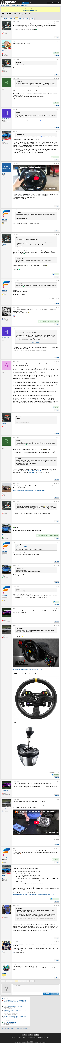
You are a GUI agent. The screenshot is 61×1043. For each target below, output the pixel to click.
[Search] (58, 3)
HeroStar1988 (19, 134)
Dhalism (18, 81)
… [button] (8, 18)
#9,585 (57, 437)
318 (11, 18)
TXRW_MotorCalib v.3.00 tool (35, 470)
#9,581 (57, 307)
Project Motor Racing (7, 1008)
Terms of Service (32, 1037)
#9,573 (57, 59)
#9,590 (57, 565)
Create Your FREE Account (30, 10)
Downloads (33, 2)
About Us (19, 1037)
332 (28, 18)
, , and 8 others (49, 321)
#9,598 (57, 905)
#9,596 (57, 848)
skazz (17, 112)
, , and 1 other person (48, 535)
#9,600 (57, 964)
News (19, 2)
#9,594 (57, 781)
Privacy (48, 1037)
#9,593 (57, 625)
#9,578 (57, 209)
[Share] (55, 21)
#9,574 (57, 78)
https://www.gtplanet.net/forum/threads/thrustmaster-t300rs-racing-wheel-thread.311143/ (34, 894)
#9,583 (57, 361)
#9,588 (57, 524)
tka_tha (17, 545)
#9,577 (57, 163)
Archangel (18, 908)
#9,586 (57, 483)
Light (25, 1034)
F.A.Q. (24, 1037)
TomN (3, 16)
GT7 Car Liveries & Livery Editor (9, 1014)
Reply (57, 37)
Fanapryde (18, 258)
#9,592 (57, 608)
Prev (4, 18)
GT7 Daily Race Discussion (9, 1022)
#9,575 (57, 109)
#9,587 (57, 501)
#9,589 (57, 542)
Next (31, 18)
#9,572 (57, 41)
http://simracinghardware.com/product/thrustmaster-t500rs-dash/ (28, 669)
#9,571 (57, 21)
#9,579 (57, 234)
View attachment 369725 (21, 546)
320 (17, 18)
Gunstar (18, 62)
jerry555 (18, 212)
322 (23, 18)
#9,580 (57, 280)
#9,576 (57, 131)
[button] (28, 3)
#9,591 (57, 586)
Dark (31, 1034)
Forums (25, 2)
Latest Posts (5, 998)
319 (14, 18)
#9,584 (57, 413)
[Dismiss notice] (58, 9)
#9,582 (57, 327)
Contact (13, 1037)
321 (20, 18)
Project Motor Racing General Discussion (13, 1006)
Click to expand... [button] (36, 342)
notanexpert (19, 628)
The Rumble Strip (6, 1020)
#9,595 (57, 799)
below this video (31, 472)
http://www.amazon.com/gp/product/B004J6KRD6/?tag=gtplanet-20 (29, 490)
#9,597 (57, 865)
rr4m (17, 237)
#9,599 (57, 941)
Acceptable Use (41, 1037)
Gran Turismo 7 (6, 1004)
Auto (37, 1034)
